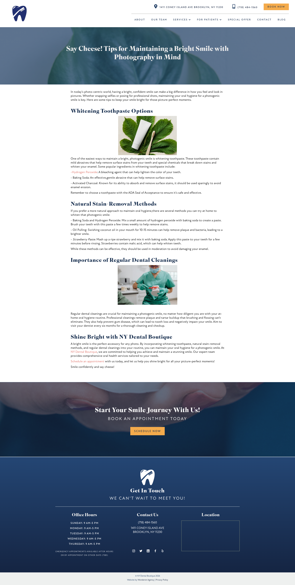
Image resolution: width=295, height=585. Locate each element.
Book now (276, 6)
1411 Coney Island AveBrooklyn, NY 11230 (147, 530)
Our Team (159, 19)
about (139, 19)
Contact (264, 19)
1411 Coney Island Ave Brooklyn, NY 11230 (191, 7)
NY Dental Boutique (84, 352)
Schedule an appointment (87, 361)
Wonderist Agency (146, 580)
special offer (239, 19)
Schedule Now (147, 431)
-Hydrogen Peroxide (84, 172)
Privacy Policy (162, 580)
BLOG (282, 19)
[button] (182, 20)
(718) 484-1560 (248, 7)
